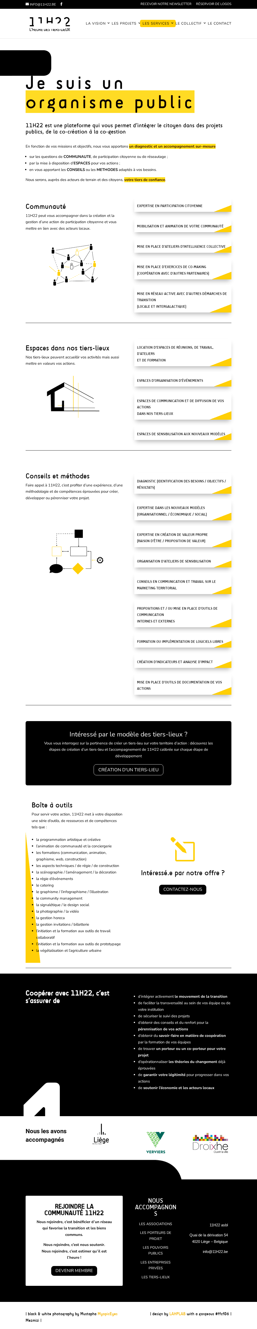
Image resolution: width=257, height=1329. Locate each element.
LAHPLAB (177, 1313)
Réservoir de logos (213, 4)
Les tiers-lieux (156, 1277)
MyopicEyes (107, 1313)
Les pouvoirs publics (155, 1250)
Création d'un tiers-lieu (128, 770)
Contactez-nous (182, 889)
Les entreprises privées (156, 1265)
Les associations (155, 1224)
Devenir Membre (74, 1271)
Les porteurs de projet (155, 1235)
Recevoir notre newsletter (166, 4)
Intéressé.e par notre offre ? (183, 872)
